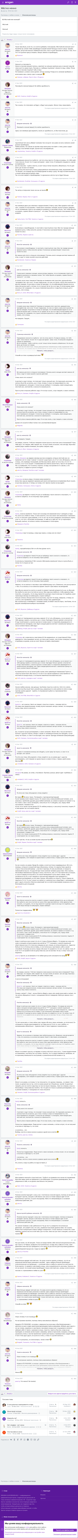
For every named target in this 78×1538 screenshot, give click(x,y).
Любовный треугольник (31, 1420)
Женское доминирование (29, 1413)
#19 (75, 476)
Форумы (42, 1494)
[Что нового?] (75, 2)
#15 (75, 365)
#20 (75, 492)
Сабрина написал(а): (23, 1286)
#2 (75, 61)
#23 (75, 546)
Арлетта (18, 704)
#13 (75, 299)
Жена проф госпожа (14, 1411)
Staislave (67, 1420)
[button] (3, 2)
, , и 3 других (27, 197)
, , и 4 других (29, 486)
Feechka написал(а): (23, 1002)
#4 (75, 102)
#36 (75, 893)
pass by (5, 11)
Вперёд (9, 39)
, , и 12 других (31, 181)
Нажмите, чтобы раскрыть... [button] (46, 350)
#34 (75, 817)
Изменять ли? (12, 1418)
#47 (75, 1282)
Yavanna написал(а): (23, 1352)
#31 (75, 744)
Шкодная (23, 458)
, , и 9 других (28, 393)
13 (38, 1406)
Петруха (67, 1426)
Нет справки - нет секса (15, 1425)
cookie (27, 1527)
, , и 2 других (31, 1092)
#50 (75, 1378)
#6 (75, 140)
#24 (75, 572)
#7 (75, 157)
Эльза (68, 1433)
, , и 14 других (29, 292)
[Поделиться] (73, 44)
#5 (75, 120)
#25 (75, 615)
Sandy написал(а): (22, 403)
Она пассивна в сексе (14, 1432)
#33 (75, 785)
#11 (75, 241)
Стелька (9, 1413)
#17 (75, 432)
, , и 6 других (28, 449)
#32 (75, 770)
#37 (75, 919)
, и (25, 234)
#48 (75, 1313)
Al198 (68, 1413)
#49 (75, 1348)
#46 (75, 1258)
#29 (75, 702)
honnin (9, 1433)
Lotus (9, 1406)
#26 (75, 635)
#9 (75, 203)
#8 (75, 187)
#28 (75, 684)
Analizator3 (67, 1406)
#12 (75, 266)
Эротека (42, 1498)
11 (33, 1406)
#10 (75, 225)
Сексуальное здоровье (28, 1427)
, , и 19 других (30, 77)
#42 (75, 1175)
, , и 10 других (30, 151)
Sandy (17, 458)
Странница (18, 479)
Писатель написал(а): (23, 1144)
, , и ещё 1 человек (30, 470)
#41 (75, 1141)
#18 (75, 455)
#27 (75, 654)
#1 (75, 44)
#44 (75, 1209)
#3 (75, 83)
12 (36, 1406)
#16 (75, 399)
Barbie (9, 1427)
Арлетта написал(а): (23, 748)
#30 (75, 717)
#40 (75, 1098)
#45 (75, 1240)
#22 (75, 530)
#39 (75, 1067)
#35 (75, 848)
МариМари (10, 1420)
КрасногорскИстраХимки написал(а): (28, 1213)
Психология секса (26, 1406)
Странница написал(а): (24, 334)
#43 (75, 1192)
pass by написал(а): (23, 269)
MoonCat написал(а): (23, 244)
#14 (75, 330)
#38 (75, 964)
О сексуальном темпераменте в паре (20, 1404)
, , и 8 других (27, 96)
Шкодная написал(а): (23, 123)
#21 (75, 511)
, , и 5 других (28, 695)
